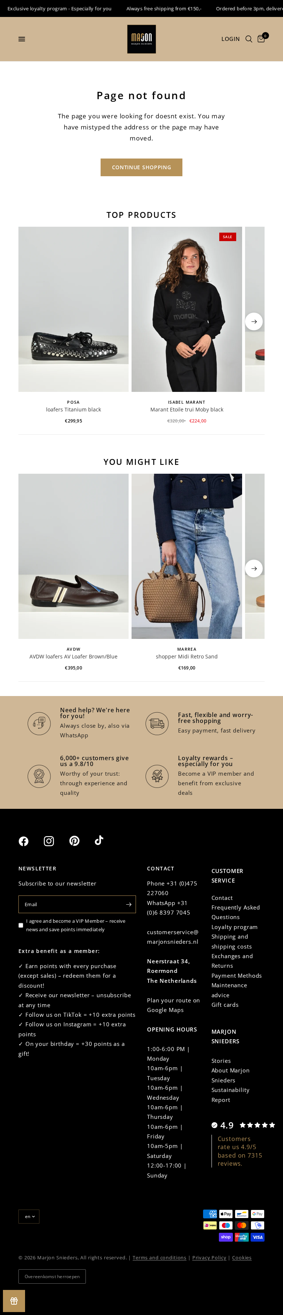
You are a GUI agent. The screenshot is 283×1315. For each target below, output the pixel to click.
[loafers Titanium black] (73, 309)
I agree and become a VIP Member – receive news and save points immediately (76, 925)
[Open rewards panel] (14, 1301)
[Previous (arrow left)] (29, 321)
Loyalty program (235, 926)
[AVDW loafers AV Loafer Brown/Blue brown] (73, 556)
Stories (221, 1060)
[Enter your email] (128, 904)
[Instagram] (55, 841)
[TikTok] (106, 841)
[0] (260, 39)
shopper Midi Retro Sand (187, 656)
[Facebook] (30, 841)
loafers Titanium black (73, 409)
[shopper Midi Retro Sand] (187, 556)
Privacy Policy (209, 1257)
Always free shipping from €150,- (156, 8)
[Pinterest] (81, 841)
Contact (222, 897)
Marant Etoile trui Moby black (186, 409)
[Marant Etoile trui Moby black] (187, 309)
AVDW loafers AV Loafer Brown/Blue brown (73, 657)
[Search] (249, 39)
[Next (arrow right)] (254, 321)
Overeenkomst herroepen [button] (52, 1276)
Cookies (242, 1257)
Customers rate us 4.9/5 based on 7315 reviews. (240, 1151)
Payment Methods (237, 975)
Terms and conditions (159, 1257)
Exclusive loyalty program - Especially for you (52, 8)
